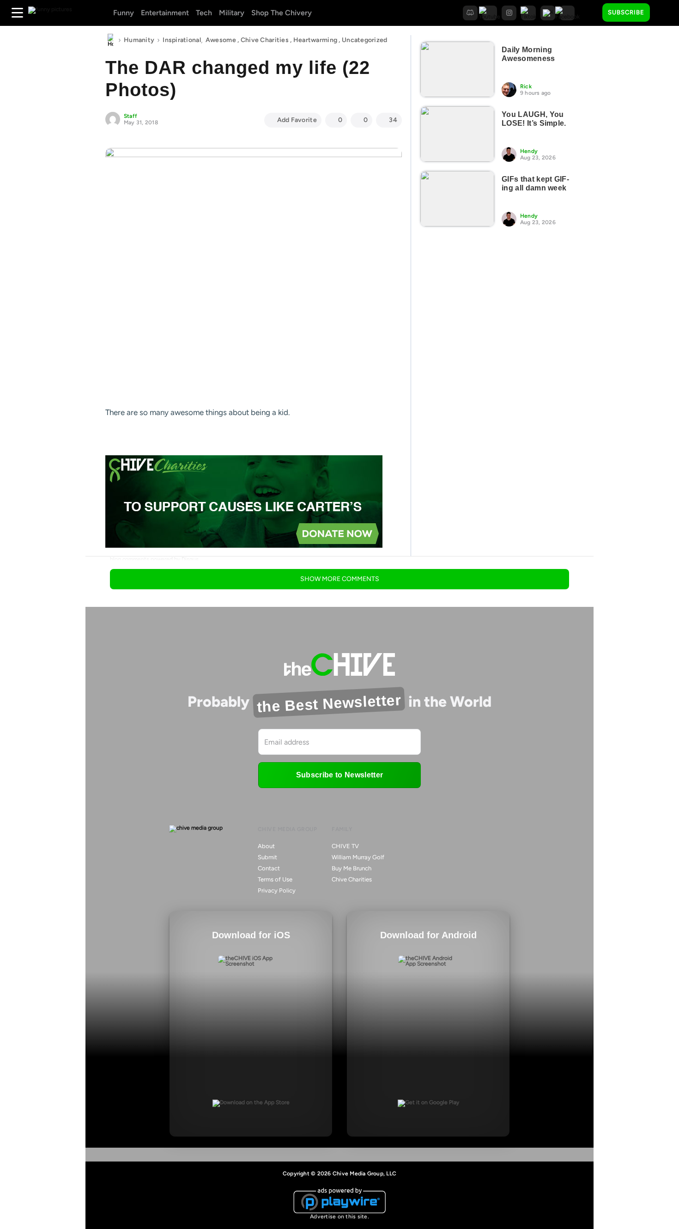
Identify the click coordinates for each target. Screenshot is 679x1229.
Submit (267, 857)
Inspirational (182, 40)
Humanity (139, 40)
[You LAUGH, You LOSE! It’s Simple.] (457, 134)
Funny (123, 12)
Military (231, 12)
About (266, 846)
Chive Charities (265, 40)
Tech (204, 12)
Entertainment (165, 12)
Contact (269, 868)
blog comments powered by (154, 559)
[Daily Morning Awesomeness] (457, 69)
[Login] (665, 13)
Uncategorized (365, 40)
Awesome (221, 40)
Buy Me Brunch (351, 868)
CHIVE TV (345, 846)
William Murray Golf (358, 857)
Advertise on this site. (339, 1216)
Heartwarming (315, 40)
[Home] (110, 40)
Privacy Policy (277, 890)
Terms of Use (275, 879)
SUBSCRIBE (626, 12)
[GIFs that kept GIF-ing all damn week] (457, 198)
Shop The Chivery (281, 12)
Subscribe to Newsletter (339, 775)
